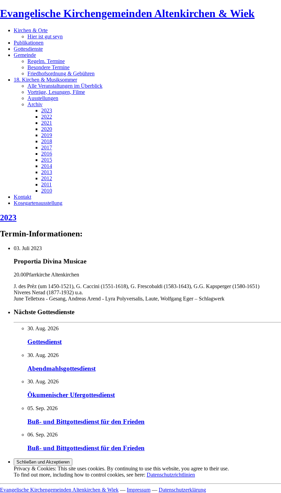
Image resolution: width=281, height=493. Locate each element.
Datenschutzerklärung (182, 490)
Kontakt (22, 197)
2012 (46, 178)
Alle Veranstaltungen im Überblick (64, 86)
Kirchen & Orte (31, 30)
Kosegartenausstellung (38, 203)
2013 (46, 172)
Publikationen (29, 43)
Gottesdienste (28, 49)
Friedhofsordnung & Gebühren (61, 73)
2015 (46, 160)
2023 (46, 110)
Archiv (34, 104)
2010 (46, 191)
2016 (46, 154)
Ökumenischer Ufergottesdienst (71, 394)
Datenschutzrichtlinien (171, 475)
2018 (46, 141)
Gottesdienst (44, 341)
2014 (46, 166)
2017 (46, 147)
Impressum (138, 490)
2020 (46, 129)
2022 (46, 117)
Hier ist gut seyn (45, 36)
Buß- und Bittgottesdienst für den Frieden (86, 421)
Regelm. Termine (46, 61)
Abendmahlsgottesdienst (61, 368)
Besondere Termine (48, 67)
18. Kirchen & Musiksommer (45, 80)
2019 (46, 135)
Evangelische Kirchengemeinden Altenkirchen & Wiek (127, 13)
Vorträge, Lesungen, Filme (56, 92)
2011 (46, 184)
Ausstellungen (42, 98)
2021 (46, 123)
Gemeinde (25, 55)
